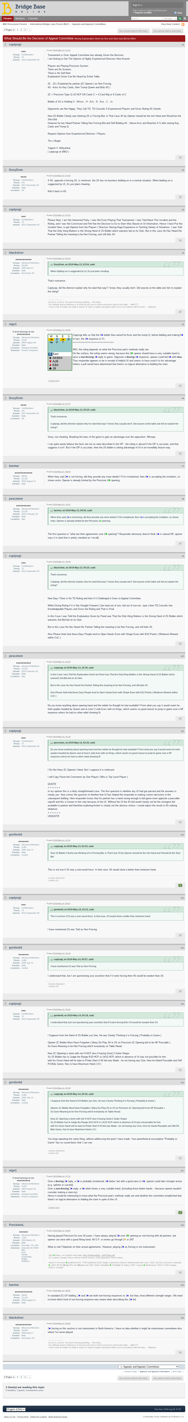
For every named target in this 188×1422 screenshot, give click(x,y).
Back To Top (9, 1417)
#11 (182, 731)
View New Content (170, 24)
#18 (182, 1225)
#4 (183, 253)
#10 (182, 656)
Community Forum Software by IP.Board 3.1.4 (163, 1417)
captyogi (15, 44)
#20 (182, 1318)
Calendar (33, 18)
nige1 (13, 324)
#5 (183, 324)
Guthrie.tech (53, 381)
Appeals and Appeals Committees (89, 24)
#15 (182, 1004)
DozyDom (16, 169)
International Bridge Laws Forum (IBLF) (49, 24)
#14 (182, 948)
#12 (182, 835)
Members (20, 18)
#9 (183, 556)
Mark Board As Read (57, 1417)
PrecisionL (16, 1224)
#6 (183, 398)
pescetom (16, 498)
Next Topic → (178, 1371)
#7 (183, 466)
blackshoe (16, 252)
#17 (182, 1171)
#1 (183, 45)
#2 (183, 170)
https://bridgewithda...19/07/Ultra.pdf (99, 1255)
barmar (14, 465)
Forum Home (23, 1417)
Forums (8, 18)
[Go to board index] (25, 8)
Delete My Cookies (38, 1417)
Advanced (184, 18)
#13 (182, 898)
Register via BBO (143, 13)
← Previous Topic (129, 1371)
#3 (183, 210)
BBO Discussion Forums (15, 24)
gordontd (15, 834)
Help (179, 13)
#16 (182, 1082)
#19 (182, 1285)
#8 (183, 499)
